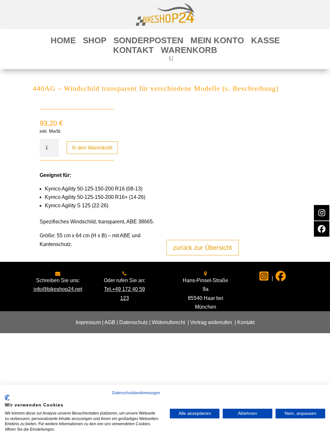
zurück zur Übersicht (202, 247)
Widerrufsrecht (168, 322)
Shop (94, 41)
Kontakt (133, 51)
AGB (109, 322)
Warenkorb (189, 51)
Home (63, 41)
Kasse (265, 41)
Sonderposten (148, 41)
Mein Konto (217, 41)
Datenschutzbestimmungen (136, 393)
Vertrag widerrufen (211, 322)
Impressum (88, 322)
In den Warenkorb (92, 147)
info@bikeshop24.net (58, 289)
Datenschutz (133, 322)
